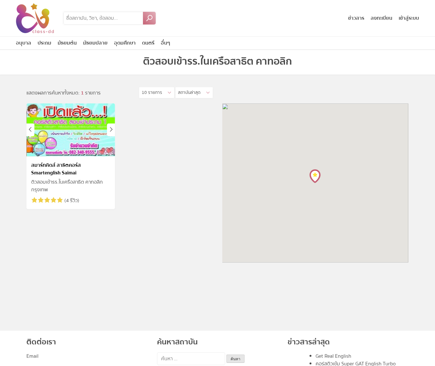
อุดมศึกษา (125, 43)
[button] (156, 92)
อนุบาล (23, 43)
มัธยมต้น (67, 43)
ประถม (44, 43)
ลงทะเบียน (381, 18)
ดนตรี (148, 43)
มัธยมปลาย (95, 43)
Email (32, 356)
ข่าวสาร (356, 18)
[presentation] (30, 129)
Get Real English (333, 356)
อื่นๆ (165, 43)
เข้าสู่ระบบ (409, 18)
